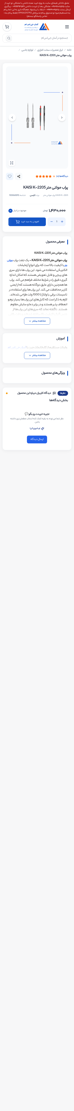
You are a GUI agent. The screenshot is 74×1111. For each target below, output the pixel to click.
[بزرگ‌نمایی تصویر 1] (37, 117)
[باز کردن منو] (67, 26)
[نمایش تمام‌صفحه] (11, 163)
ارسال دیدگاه (37, 439)
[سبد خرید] (7, 26)
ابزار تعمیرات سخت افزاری (50, 50)
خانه (69, 50)
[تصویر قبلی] (62, 117)
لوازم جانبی (27, 50)
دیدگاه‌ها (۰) (62, 176)
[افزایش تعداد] (62, 221)
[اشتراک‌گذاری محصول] (18, 176)
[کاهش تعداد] (51, 221)
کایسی (32, 195)
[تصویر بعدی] (12, 117)
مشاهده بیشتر (39, 321)
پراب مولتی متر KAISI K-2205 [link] (56, 56)
